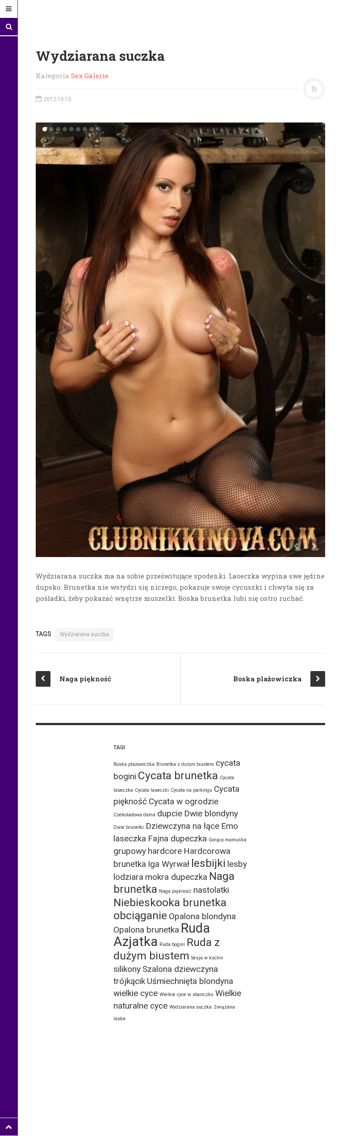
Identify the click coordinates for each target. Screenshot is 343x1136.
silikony (127, 969)
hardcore (165, 851)
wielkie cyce (135, 993)
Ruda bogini (172, 944)
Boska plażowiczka (134, 764)
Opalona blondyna (202, 916)
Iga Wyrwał (168, 864)
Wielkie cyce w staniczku (186, 994)
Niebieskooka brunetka (169, 902)
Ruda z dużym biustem (166, 949)
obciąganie (140, 915)
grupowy (129, 851)
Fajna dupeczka (177, 838)
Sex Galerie (90, 75)
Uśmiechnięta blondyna (190, 981)
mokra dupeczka (176, 877)
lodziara (128, 877)
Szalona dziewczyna (180, 969)
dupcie (169, 813)
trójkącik (129, 981)
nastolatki (211, 890)
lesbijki (208, 863)
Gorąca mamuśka (228, 840)
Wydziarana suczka (84, 634)
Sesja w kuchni (207, 958)
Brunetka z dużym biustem (185, 764)
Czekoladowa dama (134, 815)
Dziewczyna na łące (182, 826)
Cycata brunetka (178, 775)
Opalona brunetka (146, 930)
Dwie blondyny (211, 813)
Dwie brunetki (128, 827)
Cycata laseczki (152, 790)
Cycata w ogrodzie (183, 801)
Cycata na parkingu (191, 790)
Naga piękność (175, 891)
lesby (237, 864)
